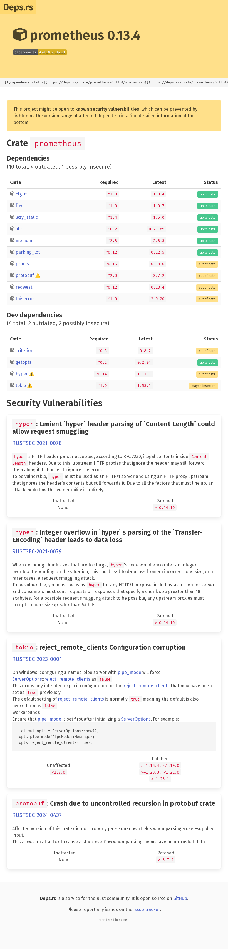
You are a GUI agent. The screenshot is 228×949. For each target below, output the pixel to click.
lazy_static (27, 217)
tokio (21, 385)
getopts (23, 362)
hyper (22, 373)
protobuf (25, 275)
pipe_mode (129, 672)
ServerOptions (27, 679)
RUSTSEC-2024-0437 (37, 815)
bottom (20, 122)
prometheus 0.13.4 (83, 35)
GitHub (180, 898)
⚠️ (38, 275)
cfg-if (21, 194)
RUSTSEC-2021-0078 (37, 443)
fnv (19, 205)
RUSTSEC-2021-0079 (37, 551)
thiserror (25, 298)
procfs (22, 263)
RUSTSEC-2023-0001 (37, 659)
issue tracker (146, 909)
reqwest (24, 287)
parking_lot (28, 252)
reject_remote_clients (67, 679)
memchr (24, 240)
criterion (24, 350)
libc (19, 228)
